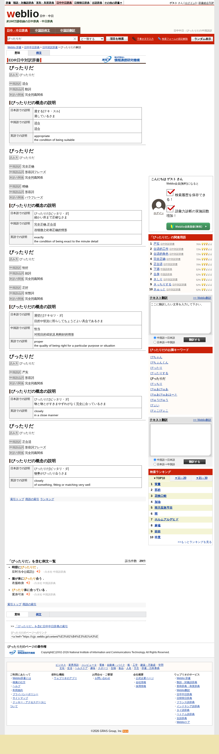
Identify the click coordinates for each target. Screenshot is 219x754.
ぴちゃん (156, 357)
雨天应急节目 (164, 507)
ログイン (190, 2)
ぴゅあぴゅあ (159, 389)
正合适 (51, 224)
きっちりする (163, 284)
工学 (135, 665)
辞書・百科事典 (151, 668)
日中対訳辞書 (50, 47)
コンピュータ (89, 665)
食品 (121, 668)
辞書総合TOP (206, 2)
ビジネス (61, 665)
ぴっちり (156, 384)
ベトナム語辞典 (186, 714)
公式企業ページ (145, 678)
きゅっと (160, 289)
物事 (37, 473)
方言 (136, 668)
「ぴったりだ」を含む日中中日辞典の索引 (41, 626)
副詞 (28, 273)
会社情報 (141, 682)
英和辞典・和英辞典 (188, 686)
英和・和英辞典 (45, 2)
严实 (25, 372)
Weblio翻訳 (183, 690)
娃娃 (158, 531)
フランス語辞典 (186, 702)
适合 (25, 83)
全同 (31, 94)
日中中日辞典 (64, 2)
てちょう (67, 321)
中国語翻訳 (67, 30)
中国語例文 (42, 30)
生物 (113, 668)
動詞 (28, 89)
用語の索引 (32, 499)
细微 (40, 230)
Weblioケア (183, 722)
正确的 (56, 230)
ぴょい (154, 405)
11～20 (180, 478)
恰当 (37, 329)
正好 (25, 287)
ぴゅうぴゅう (159, 400)
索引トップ (17, 499)
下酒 (157, 269)
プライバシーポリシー (25, 694)
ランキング (47, 499)
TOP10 (159, 478)
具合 (85, 321)
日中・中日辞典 (17, 30)
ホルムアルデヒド (167, 519)
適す (37, 111)
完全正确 (28, 166)
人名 (128, 668)
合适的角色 (161, 253)
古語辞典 (97, 2)
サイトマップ (20, 698)
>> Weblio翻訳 (202, 298)
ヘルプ (16, 686)
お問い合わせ (102, 678)
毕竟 (158, 537)
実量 (158, 484)
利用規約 (18, 690)
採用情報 (141, 686)
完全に (80, 403)
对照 (37, 334)
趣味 (92, 668)
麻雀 (158, 525)
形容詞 (29, 172)
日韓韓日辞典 (82, 2)
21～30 (201, 478)
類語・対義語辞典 (23, 2)
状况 (52, 334)
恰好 (25, 267)
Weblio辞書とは (22, 678)
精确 (25, 186)
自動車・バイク (116, 665)
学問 (160, 665)
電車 (101, 665)
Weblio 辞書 (14, 47)
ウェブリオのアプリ (65, 678)
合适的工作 (161, 248)
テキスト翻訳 (159, 298)
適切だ (38, 315)
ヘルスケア (81, 668)
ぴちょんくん (159, 362)
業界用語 (73, 665)
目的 (37, 321)
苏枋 (158, 490)
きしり (158, 279)
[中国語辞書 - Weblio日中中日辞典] (23, 16)
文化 (62, 668)
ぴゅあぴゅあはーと (163, 394)
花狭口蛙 (161, 496)
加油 (158, 502)
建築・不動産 (148, 665)
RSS (125, 731)
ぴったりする (159, 373)
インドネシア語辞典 (188, 706)
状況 (46, 321)
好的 (65, 334)
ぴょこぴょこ (159, 410)
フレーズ (40, 172)
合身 (157, 274)
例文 (39, 52)
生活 (69, 668)
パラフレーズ (34, 197)
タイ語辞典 (183, 710)
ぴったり (156, 368)
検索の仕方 (19, 682)
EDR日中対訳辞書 (24, 60)
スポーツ (103, 668)
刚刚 (59, 334)
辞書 (8, 2)
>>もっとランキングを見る (195, 542)
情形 (64, 230)
